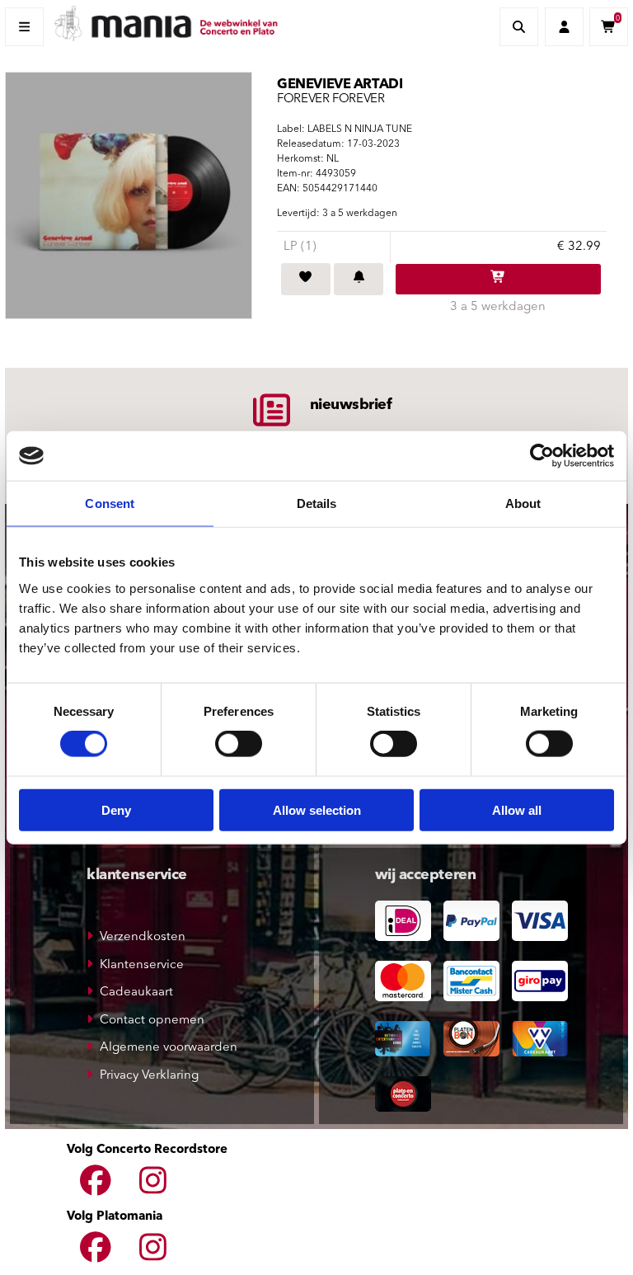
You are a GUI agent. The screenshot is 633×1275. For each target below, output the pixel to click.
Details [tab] (317, 503)
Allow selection (317, 809)
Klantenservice (142, 965)
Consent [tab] (109, 503)
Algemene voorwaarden (168, 1048)
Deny (116, 809)
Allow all (517, 809)
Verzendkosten (142, 937)
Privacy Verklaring (149, 1076)
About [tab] (523, 503)
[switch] (238, 744)
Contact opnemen (152, 1020)
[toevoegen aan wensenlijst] (306, 279)
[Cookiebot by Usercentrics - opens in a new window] (542, 456)
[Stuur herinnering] (358, 279)
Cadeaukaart (136, 992)
